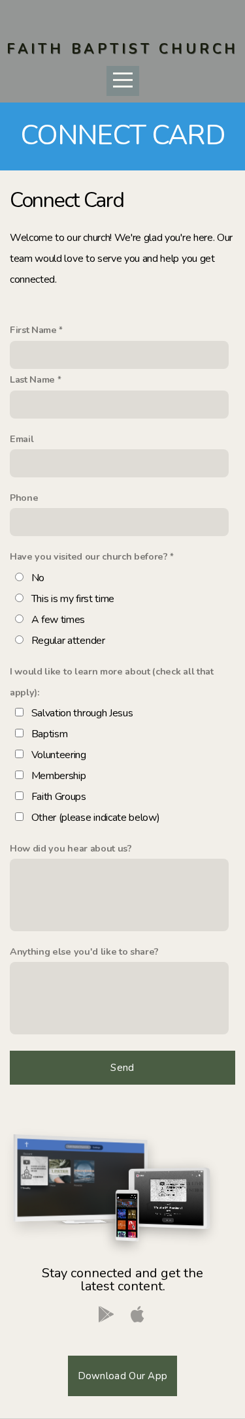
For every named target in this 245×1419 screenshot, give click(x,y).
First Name (33, 329)
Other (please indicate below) (95, 817)
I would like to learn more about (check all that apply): (112, 682)
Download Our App (123, 1375)
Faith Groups (58, 796)
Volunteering (58, 755)
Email (21, 438)
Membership (58, 776)
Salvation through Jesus (82, 713)
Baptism (49, 734)
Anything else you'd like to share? (84, 951)
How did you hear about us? (71, 848)
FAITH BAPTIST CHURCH (123, 49)
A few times (58, 620)
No (37, 578)
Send (122, 1067)
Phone (24, 497)
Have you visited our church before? (89, 556)
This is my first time (72, 599)
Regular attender (68, 640)
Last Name (32, 379)
